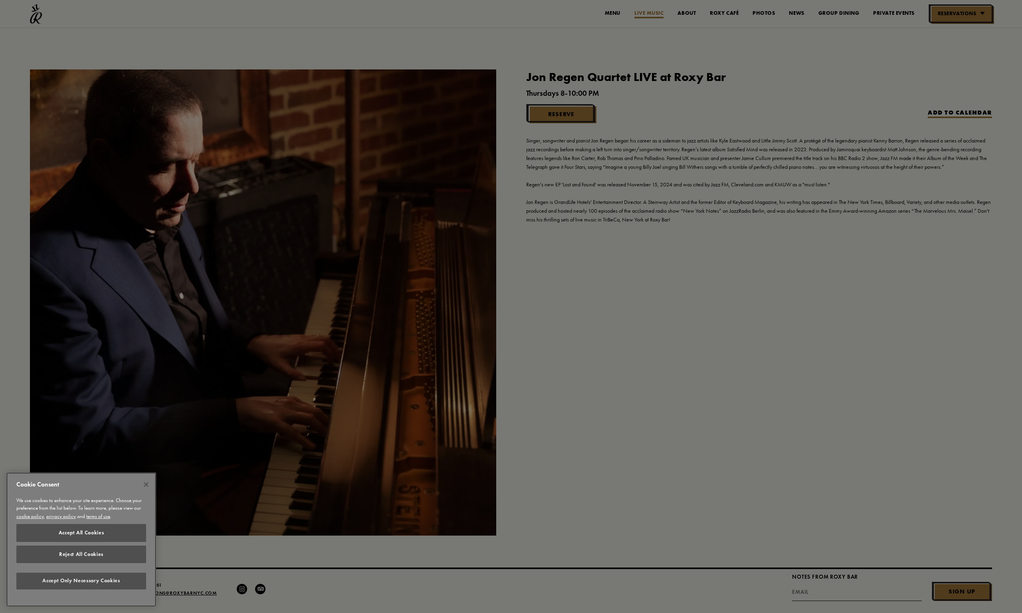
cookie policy (30, 516)
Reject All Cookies (81, 554)
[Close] (146, 484)
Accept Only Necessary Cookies (81, 580)
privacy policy (61, 516)
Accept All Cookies (81, 532)
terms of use (98, 516)
